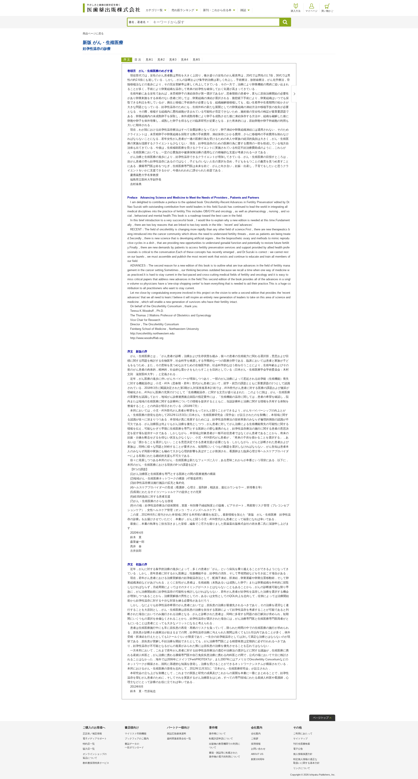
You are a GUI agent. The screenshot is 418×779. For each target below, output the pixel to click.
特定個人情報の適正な (306, 761)
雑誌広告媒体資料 (176, 733)
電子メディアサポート (95, 738)
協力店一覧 (89, 748)
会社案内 (256, 733)
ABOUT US (257, 754)
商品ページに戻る (93, 33)
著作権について (217, 733)
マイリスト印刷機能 (135, 733)
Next (294, 94)
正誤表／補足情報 (92, 733)
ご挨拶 (254, 738)
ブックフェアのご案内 (137, 738)
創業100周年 (258, 759)
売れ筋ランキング (183, 10)
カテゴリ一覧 (154, 10)
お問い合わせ (258, 748)
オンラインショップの (95, 756)
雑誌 (243, 10)
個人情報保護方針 (302, 754)
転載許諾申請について (221, 738)
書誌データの (134, 745)
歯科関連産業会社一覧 (179, 738)
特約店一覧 (89, 743)
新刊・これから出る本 (217, 10)
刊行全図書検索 (301, 743)
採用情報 (256, 743)
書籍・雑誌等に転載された (224, 754)
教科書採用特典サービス (96, 763)
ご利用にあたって (302, 733)
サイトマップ (300, 738)
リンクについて (301, 768)
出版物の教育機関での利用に (224, 745)
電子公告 (298, 748)
